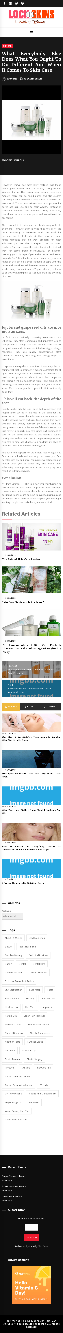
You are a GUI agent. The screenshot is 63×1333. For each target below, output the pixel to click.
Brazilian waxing (13, 955)
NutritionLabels (35, 1041)
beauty (8, 946)
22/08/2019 (10, 555)
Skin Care (8, 46)
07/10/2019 (10, 879)
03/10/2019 (10, 806)
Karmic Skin (11, 1015)
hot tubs (30, 1007)
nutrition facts (12, 1041)
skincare (26, 1067)
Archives (6, 910)
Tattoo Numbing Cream (17, 1076)
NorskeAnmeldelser (40, 1032)
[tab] (11, 707)
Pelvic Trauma (12, 1059)
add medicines (37, 937)
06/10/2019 (10, 770)
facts (50, 989)
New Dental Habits (12, 1196)
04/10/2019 (10, 842)
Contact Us (13, 1321)
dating (8, 963)
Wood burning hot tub (17, 1110)
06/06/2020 (10, 598)
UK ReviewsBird (13, 1093)
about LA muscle (13, 937)
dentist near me (38, 972)
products (10, 1067)
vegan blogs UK (13, 1102)
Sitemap (51, 1321)
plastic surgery (35, 1059)
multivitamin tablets (38, 1024)
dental (22, 963)
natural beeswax (14, 1032)
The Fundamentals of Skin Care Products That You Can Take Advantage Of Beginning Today (31, 649)
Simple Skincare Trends (14, 1175)
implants (47, 1007)
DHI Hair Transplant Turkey (19, 981)
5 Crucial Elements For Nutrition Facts (23, 883)
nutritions (10, 1050)
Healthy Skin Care (38, 1246)
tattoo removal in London (19, 1085)
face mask (34, 989)
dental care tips (14, 972)
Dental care (39, 963)
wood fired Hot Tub (16, 1119)
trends (44, 1085)
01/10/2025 (10, 733)
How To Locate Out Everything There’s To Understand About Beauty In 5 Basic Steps (31, 848)
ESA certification (13, 989)
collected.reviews (38, 955)
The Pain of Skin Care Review (21, 559)
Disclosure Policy (33, 1321)
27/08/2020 (10, 641)
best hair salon (27, 946)
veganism (34, 1102)
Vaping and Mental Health (42, 1093)
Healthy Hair (11, 1007)
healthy (30, 998)
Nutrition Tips (29, 1050)
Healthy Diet (48, 998)
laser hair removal (34, 1015)
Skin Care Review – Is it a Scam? (23, 602)
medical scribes (13, 1024)
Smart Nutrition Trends (14, 1186)
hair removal (12, 998)
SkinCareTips (44, 1067)
